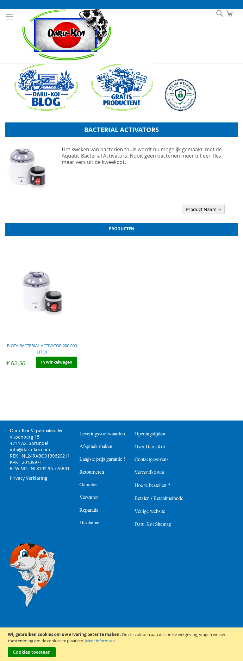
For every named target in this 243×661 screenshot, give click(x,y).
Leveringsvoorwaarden (102, 433)
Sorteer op (169, 209)
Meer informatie (100, 641)
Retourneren (91, 471)
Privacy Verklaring (28, 478)
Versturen (89, 497)
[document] (122, 644)
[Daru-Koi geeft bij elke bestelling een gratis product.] (119, 109)
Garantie (88, 484)
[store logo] (62, 34)
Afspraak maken (95, 446)
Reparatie (88, 509)
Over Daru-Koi (149, 446)
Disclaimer (90, 522)
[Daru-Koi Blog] (42, 109)
